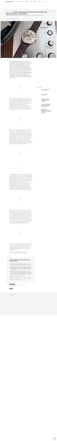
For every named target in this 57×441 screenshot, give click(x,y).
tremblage (19, 212)
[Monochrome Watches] (9, 1)
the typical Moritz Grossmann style (16, 220)
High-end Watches (22, 284)
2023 (17, 284)
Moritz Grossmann (12, 284)
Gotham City (11, 68)
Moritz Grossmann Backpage (16, 136)
